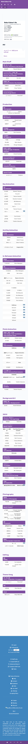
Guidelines (15, 683)
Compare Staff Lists (15, 666)
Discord (15, 705)
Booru (5, 56)
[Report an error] (5, 4)
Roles (15, 669)
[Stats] (14, 4)
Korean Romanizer (14, 713)
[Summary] (11, 4)
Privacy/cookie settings (14, 652)
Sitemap (15, 691)
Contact (15, 681)
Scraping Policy (14, 693)
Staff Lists (15, 659)
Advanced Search (15, 664)
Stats (14, 686)
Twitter (15, 700)
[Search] (8, 4)
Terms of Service (14, 676)
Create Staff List (14, 661)
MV (5, 7)
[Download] (1, 4)
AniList (23, 728)
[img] (23, 539)
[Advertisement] (14, 619)
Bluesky (15, 703)
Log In (14, 645)
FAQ (15, 678)
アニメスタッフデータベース (10, 726)
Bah (11, 39)
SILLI (14, 711)
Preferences (14, 647)
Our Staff (15, 688)
